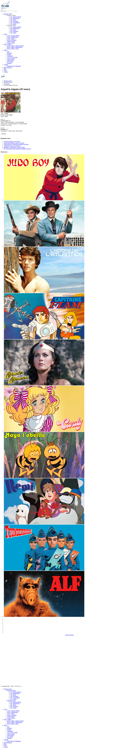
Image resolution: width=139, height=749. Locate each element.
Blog (5, 69)
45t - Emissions (14, 31)
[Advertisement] (9, 660)
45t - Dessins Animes (15, 27)
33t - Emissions (14, 21)
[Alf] (44, 616)
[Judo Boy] (44, 200)
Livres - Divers (11, 43)
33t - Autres (13, 24)
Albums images (11, 41)
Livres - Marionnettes (12, 37)
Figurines (9, 53)
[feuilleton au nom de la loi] (44, 246)
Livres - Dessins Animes (13, 35)
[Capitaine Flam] (44, 338)
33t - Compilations (15, 22)
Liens (5, 70)
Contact (6, 72)
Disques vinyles (8, 14)
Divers (5, 50)
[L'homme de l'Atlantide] (44, 292)
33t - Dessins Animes (15, 16)
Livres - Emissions (11, 40)
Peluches (9, 63)
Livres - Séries (10, 38)
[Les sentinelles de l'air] (44, 570)
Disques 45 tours (11, 700)
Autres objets (10, 60)
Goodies (6, 64)
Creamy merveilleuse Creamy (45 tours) (14, 143)
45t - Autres (13, 32)
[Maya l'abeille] (44, 477)
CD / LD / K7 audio (12, 57)
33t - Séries (13, 19)
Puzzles (9, 54)
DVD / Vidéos (7, 44)
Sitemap (24, 686)
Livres (5, 34)
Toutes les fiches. (69, 635)
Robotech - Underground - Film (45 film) (14, 147)
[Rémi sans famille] (44, 524)
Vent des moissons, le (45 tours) (12, 141)
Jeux (8, 51)
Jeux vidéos (10, 61)
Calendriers (10, 56)
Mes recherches (8, 67)
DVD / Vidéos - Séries (13, 48)
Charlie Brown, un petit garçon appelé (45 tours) (16, 144)
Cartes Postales (11, 58)
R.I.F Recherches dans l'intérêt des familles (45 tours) (17, 148)
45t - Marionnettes (15, 28)
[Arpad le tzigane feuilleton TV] (11, 112)
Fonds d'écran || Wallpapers (14, 66)
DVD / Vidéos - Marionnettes (14, 47)
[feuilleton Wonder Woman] (44, 385)
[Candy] (44, 431)
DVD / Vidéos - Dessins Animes (15, 45)
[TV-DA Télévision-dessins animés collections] (5, 9)
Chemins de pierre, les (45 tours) (12, 145)
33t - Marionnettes (15, 18)
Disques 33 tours (11, 690)
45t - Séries (13, 30)
